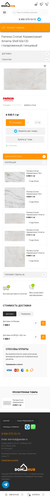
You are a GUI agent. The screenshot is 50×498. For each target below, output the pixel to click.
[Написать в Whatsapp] (5, 486)
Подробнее (34, 181)
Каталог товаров (15, 27)
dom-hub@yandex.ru (18, 439)
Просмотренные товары (25, 392)
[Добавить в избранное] (45, 66)
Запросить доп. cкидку (27, 131)
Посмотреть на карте (9, 460)
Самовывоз (25, 314)
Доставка (9, 314)
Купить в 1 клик (25, 139)
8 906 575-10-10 (27, 19)
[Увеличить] (25, 79)
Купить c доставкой (43, 323)
